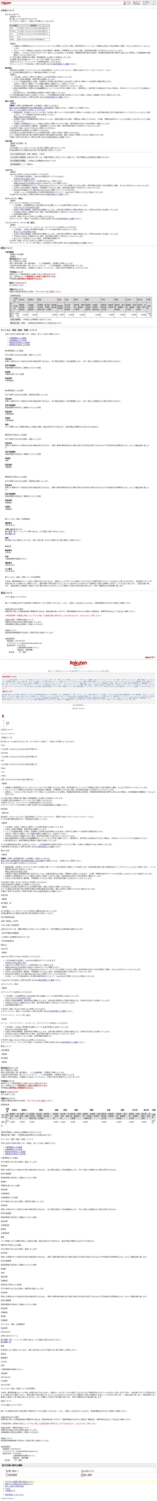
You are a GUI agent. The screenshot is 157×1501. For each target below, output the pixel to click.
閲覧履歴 (13, 1475)
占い (73, 699)
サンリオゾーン (19, 686)
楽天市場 (4, 694)
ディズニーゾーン (7, 686)
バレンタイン (90, 686)
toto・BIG (78, 699)
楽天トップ (51, 671)
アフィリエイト (93, 696)
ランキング (96, 671)
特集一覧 (59, 671)
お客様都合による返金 (17, 338)
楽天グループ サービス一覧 (126, 699)
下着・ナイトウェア (100, 680)
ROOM (4, 699)
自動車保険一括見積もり (100, 698)
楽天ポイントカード (46, 696)
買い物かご (13, 1471)
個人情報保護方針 (78, 705)
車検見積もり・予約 (69, 694)
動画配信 (68, 699)
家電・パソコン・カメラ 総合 (23, 680)
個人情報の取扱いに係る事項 (41, 108)
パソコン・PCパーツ (108, 681)
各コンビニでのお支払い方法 (25, 232)
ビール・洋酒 (82, 681)
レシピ (60, 694)
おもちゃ (47, 683)
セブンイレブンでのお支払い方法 (26, 207)
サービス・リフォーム (63, 683)
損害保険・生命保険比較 (77, 698)
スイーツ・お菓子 (57, 681)
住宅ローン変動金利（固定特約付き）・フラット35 (53, 698)
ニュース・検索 (127, 698)
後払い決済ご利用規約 (17, 108)
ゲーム (42, 683)
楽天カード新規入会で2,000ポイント (19, 1484)
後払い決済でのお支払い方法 (25, 117)
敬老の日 (122, 686)
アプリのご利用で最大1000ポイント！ (19, 1482)
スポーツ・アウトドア (34, 685)
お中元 (116, 686)
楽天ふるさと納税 (35, 686)
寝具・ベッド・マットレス (91, 683)
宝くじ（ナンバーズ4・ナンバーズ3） (94, 699)
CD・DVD (25, 683)
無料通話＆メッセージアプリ (47, 699)
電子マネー (146, 696)
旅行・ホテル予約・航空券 (16, 694)
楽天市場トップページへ (14, 1495)
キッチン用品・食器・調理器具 (128, 683)
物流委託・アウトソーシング (145, 694)
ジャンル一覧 (67, 671)
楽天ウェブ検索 (93, 685)
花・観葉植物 (143, 683)
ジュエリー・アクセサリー (79, 680)
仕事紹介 (135, 698)
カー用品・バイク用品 (41, 681)
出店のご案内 (105, 671)
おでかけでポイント (60, 696)
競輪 (86, 696)
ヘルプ (7, 1488)
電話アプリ (60, 699)
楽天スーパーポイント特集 (10, 696)
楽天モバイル (11, 699)
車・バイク (29, 681)
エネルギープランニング (28, 698)
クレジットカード (136, 696)
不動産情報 (142, 698)
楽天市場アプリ (77, 671)
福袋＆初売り (80, 686)
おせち (149, 686)
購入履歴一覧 (10, 534)
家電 (19, 683)
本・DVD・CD (30, 694)
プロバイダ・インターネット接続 (26, 699)
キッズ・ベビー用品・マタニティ (117, 680)
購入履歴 (88, 1475)
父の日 (111, 686)
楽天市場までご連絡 (61, 64)
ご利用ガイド (10, 1491)
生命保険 (88, 698)
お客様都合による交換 (17, 340)
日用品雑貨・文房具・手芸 (109, 683)
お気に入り (89, 1471)
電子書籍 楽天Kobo (42, 694)
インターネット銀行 (115, 698)
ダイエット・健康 (134, 680)
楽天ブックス (57, 685)
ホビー (53, 683)
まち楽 (27, 686)
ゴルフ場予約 (53, 694)
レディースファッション (41, 680)
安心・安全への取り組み (14, 1486)
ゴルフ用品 (45, 685)
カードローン (125, 696)
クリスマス (142, 686)
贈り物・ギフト (121, 685)
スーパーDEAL (87, 671)
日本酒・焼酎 (91, 681)
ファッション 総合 (7, 680)
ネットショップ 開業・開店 (78, 685)
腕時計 (91, 680)
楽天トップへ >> (78, 668)
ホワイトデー (99, 686)
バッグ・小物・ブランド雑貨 (61, 680)
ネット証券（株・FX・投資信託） (109, 696)
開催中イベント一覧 (69, 686)
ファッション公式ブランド (135, 685)
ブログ (149, 698)
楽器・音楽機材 (34, 683)
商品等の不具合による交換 (19, 345)
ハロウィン (129, 686)
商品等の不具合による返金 (19, 342)
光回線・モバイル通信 (143, 681)
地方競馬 (81, 696)
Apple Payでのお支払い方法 (24, 179)
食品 (50, 681)
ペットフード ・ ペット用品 (17, 685)
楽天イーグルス (112, 699)
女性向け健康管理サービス (126, 694)
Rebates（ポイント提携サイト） (30, 696)
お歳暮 (136, 686)
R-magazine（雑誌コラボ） (107, 685)
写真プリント (97, 694)
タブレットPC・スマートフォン (125, 681)
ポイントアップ (149, 685)
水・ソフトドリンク (70, 681)
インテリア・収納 (76, 683)
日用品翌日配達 (47, 686)
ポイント (66, 685)
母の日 (106, 686)
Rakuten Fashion (72, 696)
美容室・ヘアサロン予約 (109, 694)
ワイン (98, 681)
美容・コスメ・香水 (18, 681)
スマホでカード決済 (13, 698)
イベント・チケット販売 (84, 694)
